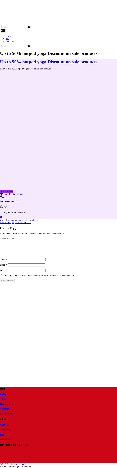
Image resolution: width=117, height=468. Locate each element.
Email (3, 265)
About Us (4, 425)
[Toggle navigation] (3, 30)
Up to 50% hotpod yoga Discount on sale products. (49, 61)
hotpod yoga (9, 194)
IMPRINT (5, 439)
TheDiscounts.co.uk (16, 464)
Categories (10, 41)
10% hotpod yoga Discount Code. (15, 222)
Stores (8, 36)
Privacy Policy (7, 413)
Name (3, 259)
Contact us (5, 409)
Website (3, 270)
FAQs (3, 394)
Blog (8, 38)
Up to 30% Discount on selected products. (19, 220)
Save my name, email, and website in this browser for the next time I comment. (38, 275)
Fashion (19, 194)
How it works (6, 404)
